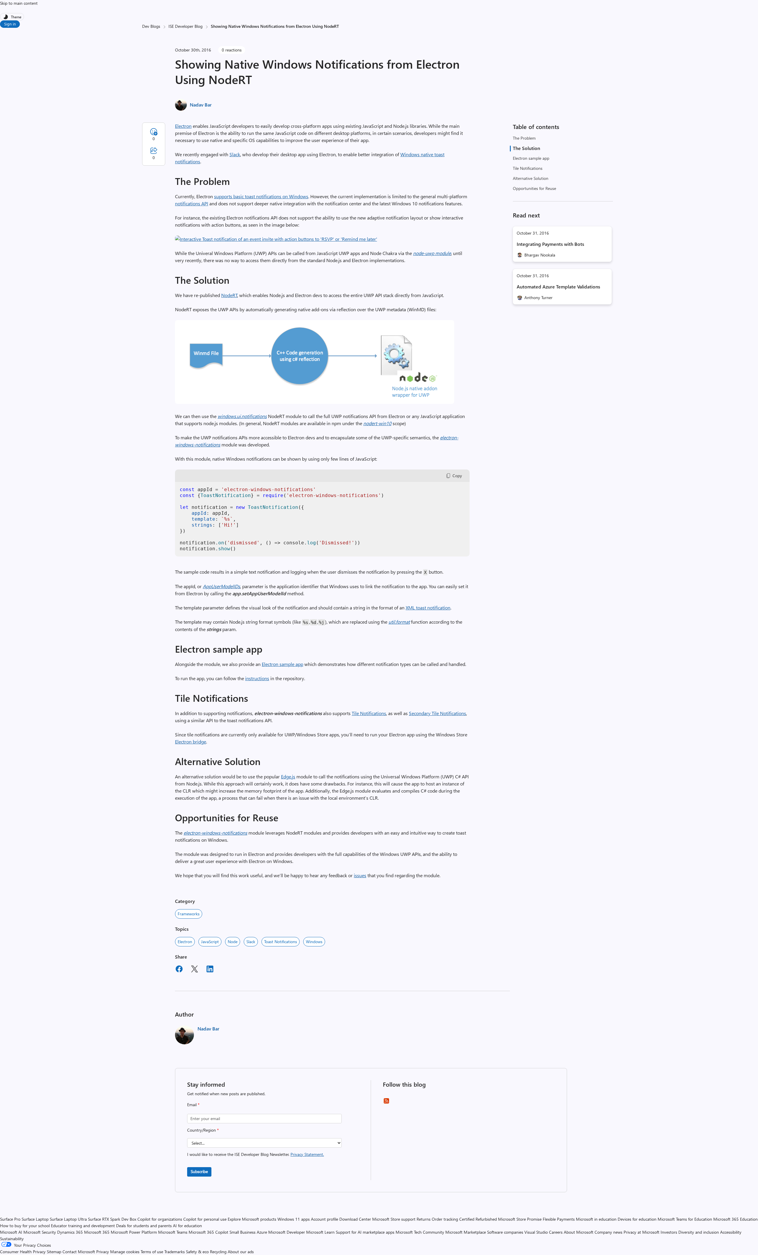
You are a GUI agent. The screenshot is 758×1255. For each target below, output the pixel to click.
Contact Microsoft (78, 1251)
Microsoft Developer (286, 1232)
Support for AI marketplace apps (365, 1232)
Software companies (505, 1232)
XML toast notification (428, 607)
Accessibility (730, 1232)
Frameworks (189, 914)
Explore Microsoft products (252, 1219)
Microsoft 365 (97, 1232)
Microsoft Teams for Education (685, 1219)
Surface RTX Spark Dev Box (112, 1219)
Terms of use (152, 1251)
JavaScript (210, 941)
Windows (314, 941)
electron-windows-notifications (215, 833)
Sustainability (12, 1238)
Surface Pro (10, 1219)
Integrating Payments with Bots (550, 244)
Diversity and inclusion (698, 1232)
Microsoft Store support (393, 1219)
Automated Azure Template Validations (558, 286)
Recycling (218, 1251)
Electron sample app (531, 158)
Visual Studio (536, 1232)
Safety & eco (197, 1251)
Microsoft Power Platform (134, 1232)
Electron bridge (190, 741)
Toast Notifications (280, 941)
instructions (257, 678)
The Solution (526, 148)
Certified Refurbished (478, 1219)
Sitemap (54, 1251)
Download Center (355, 1219)
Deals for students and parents (144, 1225)
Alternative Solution (530, 178)
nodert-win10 (377, 423)
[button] (276, 239)
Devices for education (637, 1219)
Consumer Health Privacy (23, 1251)
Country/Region (203, 1130)
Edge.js (288, 776)
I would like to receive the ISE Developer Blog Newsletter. (255, 1154)
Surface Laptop (35, 1219)
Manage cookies (124, 1251)
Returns (424, 1219)
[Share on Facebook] (179, 970)
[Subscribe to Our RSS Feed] (386, 1103)
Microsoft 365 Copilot (208, 1232)
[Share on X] (194, 970)
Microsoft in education (596, 1219)
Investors (669, 1232)
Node (232, 941)
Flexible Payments (559, 1219)
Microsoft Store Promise (520, 1219)
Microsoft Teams (172, 1232)
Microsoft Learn (320, 1232)
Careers (556, 1232)
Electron (183, 126)
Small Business (242, 1232)
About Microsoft (578, 1232)
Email (193, 1104)
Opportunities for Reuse (534, 188)
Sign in (10, 23)
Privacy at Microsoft (641, 1232)
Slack (234, 154)
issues (360, 875)
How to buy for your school (25, 1225)
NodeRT (229, 295)
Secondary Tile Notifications (437, 713)
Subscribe (199, 1171)
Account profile (324, 1219)
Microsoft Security (39, 1232)
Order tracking (445, 1219)
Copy (457, 475)
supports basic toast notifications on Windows (261, 196)
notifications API (191, 203)
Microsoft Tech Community (420, 1232)
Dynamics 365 (70, 1232)
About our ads (241, 1251)
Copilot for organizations (159, 1219)
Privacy (103, 1251)
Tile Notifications (527, 168)
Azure (262, 1232)
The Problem (524, 138)
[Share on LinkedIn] (210, 970)
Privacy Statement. (307, 1154)
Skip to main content (19, 3)
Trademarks (174, 1251)
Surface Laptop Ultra (68, 1219)
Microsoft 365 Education (735, 1219)
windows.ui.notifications (242, 416)
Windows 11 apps (293, 1219)
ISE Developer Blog (185, 26)
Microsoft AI (11, 1232)
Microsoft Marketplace (465, 1232)
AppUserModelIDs (221, 586)
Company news (608, 1232)
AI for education (187, 1225)
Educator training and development (83, 1225)
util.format (399, 622)
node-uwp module (432, 253)
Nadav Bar (201, 104)
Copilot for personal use (205, 1219)
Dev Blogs (151, 26)
